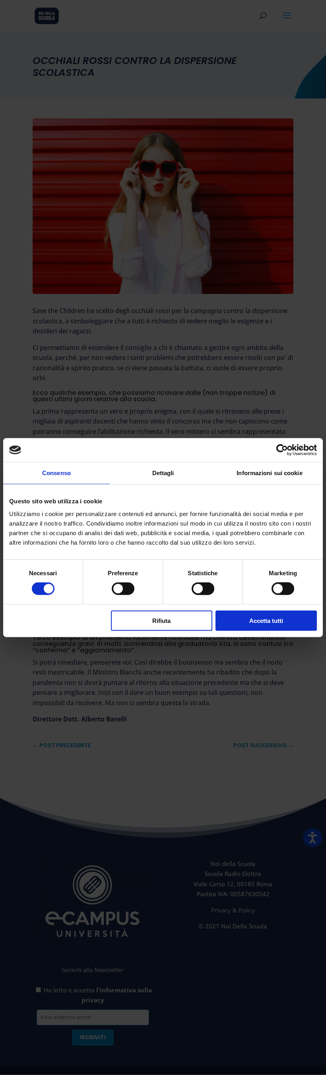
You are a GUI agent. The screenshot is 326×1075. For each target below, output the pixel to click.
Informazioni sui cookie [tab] (269, 473)
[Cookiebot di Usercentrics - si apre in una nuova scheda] (282, 450)
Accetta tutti (266, 620)
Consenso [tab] (56, 473)
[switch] (123, 588)
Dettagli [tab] (163, 473)
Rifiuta (161, 620)
